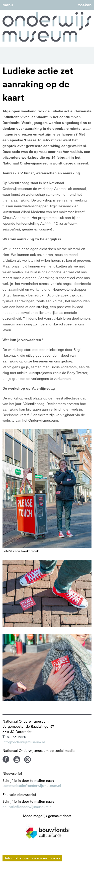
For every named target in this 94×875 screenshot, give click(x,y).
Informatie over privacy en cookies (32, 858)
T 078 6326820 (14, 736)
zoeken (84, 5)
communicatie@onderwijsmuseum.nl (32, 785)
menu (8, 5)
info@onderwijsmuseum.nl (24, 742)
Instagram (27, 759)
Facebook (6, 759)
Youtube (16, 759)
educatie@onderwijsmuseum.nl (27, 806)
